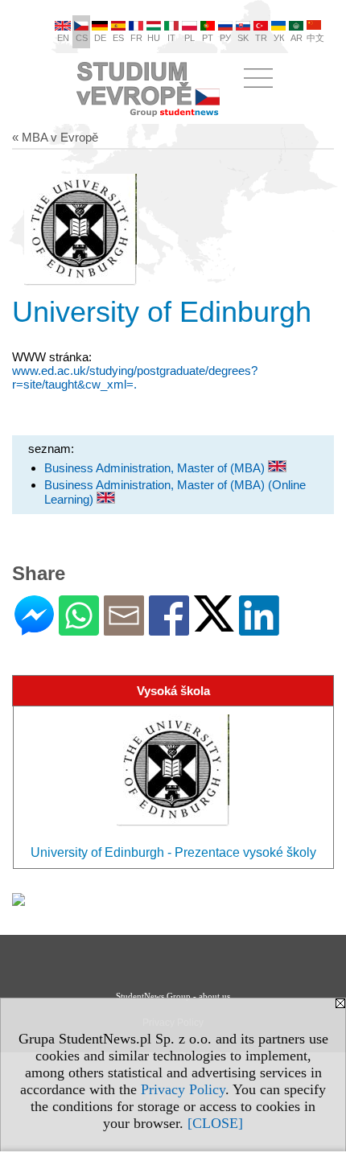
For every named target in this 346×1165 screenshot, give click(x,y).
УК (279, 38)
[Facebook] (169, 629)
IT (171, 38)
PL (189, 38)
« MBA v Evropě (55, 137)
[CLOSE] (215, 1123)
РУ (225, 38)
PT (207, 38)
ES (118, 38)
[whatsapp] (79, 629)
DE (100, 38)
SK (243, 38)
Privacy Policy (183, 1089)
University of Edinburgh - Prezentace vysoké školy (173, 852)
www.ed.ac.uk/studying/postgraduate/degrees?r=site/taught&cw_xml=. (134, 377)
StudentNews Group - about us (173, 996)
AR (296, 38)
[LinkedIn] (259, 629)
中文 (315, 38)
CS (82, 38)
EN (63, 38)
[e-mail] (124, 629)
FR (136, 38)
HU (153, 38)
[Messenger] (34, 629)
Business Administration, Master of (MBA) (156, 468)
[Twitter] (214, 625)
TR (261, 38)
